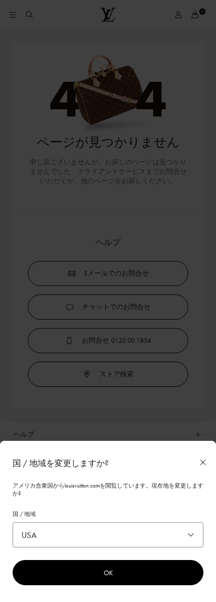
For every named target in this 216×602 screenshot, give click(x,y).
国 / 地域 (24, 513)
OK (108, 572)
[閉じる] (203, 462)
